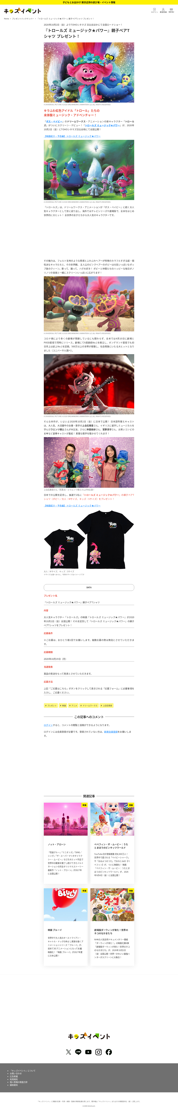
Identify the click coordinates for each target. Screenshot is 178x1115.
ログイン (48, 725)
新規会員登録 (111, 731)
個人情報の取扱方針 (19, 1082)
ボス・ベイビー (54, 121)
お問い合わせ (16, 1073)
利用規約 (14, 1079)
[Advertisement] (89, 238)
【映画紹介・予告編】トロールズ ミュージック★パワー (72, 136)
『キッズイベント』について (22, 1070)
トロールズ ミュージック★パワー (102, 125)
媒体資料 (14, 1085)
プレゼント (52, 705)
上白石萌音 (107, 705)
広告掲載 (14, 1076)
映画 (64, 705)
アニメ (74, 705)
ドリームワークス (89, 705)
